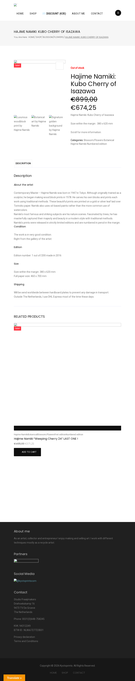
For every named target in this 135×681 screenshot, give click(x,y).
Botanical (109, 140)
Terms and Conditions (26, 641)
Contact (97, 13)
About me (78, 13)
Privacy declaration (24, 637)
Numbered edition (97, 143)
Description (23, 163)
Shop (33, 13)
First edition (60, 434)
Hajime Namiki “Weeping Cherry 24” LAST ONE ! (46, 439)
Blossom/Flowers (53, 37)
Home (20, 13)
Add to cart (29, 452)
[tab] (23, 163)
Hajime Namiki (78, 143)
